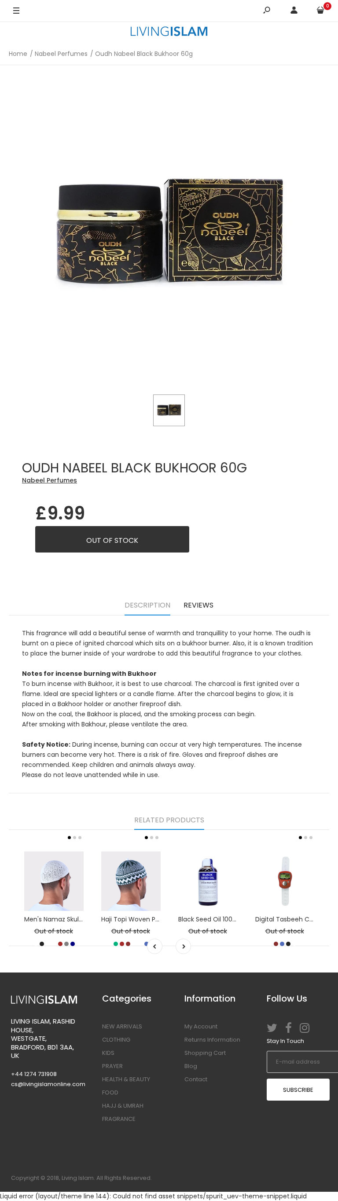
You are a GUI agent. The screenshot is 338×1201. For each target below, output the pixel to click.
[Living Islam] (169, 32)
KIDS (108, 1053)
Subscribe (298, 1090)
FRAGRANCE (119, 1119)
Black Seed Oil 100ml (209, 919)
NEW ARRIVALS (122, 1026)
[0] (320, 11)
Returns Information (212, 1039)
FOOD (110, 1092)
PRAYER (112, 1066)
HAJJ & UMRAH (122, 1106)
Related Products (169, 820)
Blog (190, 1066)
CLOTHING (116, 1039)
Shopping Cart (205, 1053)
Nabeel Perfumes (49, 480)
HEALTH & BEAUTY (126, 1079)
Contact (195, 1079)
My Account (200, 1026)
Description (147, 605)
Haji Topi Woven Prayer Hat (142, 919)
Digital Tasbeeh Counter (292, 919)
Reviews (198, 605)
